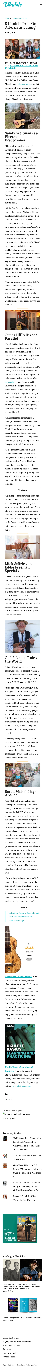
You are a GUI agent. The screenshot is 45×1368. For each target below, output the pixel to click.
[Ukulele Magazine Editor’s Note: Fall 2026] (22, 1305)
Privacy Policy (9, 1356)
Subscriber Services (11, 1338)
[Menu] (41, 4)
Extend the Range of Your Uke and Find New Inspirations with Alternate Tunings (24, 917)
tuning (9, 1099)
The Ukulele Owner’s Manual (18, 976)
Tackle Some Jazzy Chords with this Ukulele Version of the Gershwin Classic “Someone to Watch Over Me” (21, 1286)
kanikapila (9, 382)
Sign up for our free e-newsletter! (17, 1341)
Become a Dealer (10, 1353)
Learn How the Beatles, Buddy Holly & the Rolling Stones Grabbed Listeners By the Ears (26, 1186)
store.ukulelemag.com (22, 1086)
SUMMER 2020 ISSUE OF (21, 66)
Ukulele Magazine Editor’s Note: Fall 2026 (22, 1317)
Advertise (7, 1349)
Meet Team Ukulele (11, 1345)
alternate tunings (25, 84)
